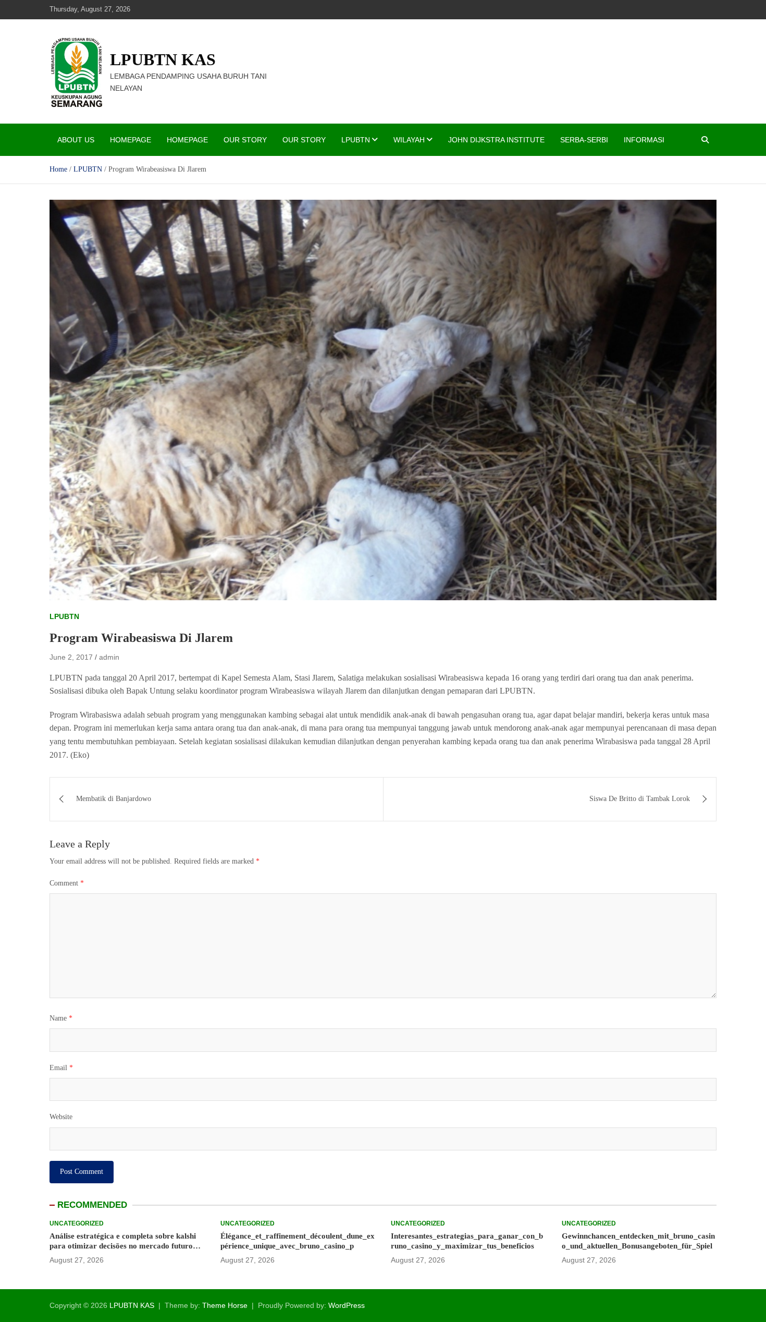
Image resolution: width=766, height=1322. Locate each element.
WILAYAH (409, 140)
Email (61, 1068)
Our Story (245, 140)
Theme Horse (225, 1305)
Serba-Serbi (584, 140)
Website (61, 1117)
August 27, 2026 (77, 1260)
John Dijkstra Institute (496, 140)
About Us (75, 140)
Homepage (130, 140)
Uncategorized (77, 1223)
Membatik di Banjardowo (113, 799)
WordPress (346, 1305)
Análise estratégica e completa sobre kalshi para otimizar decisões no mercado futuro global (123, 1246)
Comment (67, 883)
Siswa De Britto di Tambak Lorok (639, 799)
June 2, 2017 (71, 657)
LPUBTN (355, 140)
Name (61, 1018)
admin (109, 657)
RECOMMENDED (92, 1205)
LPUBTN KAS (163, 59)
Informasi (644, 140)
